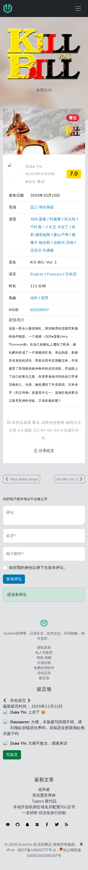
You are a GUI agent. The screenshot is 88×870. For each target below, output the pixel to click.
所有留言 (18, 700)
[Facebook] (47, 824)
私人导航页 (44, 652)
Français (54, 274)
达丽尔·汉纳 (64, 242)
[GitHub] (17, 824)
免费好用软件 (44, 668)
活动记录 (44, 673)
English (37, 274)
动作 (34, 297)
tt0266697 (39, 309)
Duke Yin (33, 166)
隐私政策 (44, 647)
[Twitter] (57, 824)
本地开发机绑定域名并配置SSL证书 (44, 807)
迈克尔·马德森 (42, 250)
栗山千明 (61, 234)
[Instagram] (37, 824)
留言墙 (44, 678)
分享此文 (46, 450)
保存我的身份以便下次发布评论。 (38, 567)
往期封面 (44, 663)
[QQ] (27, 824)
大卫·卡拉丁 (59, 226)
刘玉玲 (70, 219)
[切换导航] (78, 8)
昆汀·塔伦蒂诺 (42, 207)
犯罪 (45, 297)
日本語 (71, 274)
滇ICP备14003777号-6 (37, 850)
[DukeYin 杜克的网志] (8, 8)
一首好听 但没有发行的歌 (44, 813)
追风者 (44, 789)
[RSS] (66, 824)
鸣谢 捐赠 (44, 657)
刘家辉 (55, 219)
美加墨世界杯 (44, 795)
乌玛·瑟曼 (38, 219)
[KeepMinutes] (8, 824)
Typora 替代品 (44, 801)
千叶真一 (37, 226)
